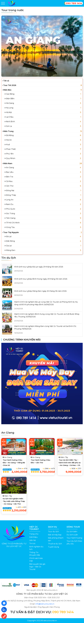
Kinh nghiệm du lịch (36, 548)
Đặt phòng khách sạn (55, 539)
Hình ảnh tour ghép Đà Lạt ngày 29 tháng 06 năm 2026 (38, 269)
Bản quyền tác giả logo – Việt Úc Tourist (37, 566)
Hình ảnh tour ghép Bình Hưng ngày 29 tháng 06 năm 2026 (40, 281)
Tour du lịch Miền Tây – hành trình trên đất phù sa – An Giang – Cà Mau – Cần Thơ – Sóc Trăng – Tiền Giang (70, 465)
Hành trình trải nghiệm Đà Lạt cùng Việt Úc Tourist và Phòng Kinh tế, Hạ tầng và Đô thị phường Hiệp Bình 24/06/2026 (46, 305)
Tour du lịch (53, 532)
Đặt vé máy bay (54, 535)
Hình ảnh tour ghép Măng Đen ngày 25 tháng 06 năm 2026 (40, 293)
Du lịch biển (72, 532)
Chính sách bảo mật (36, 559)
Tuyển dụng (53, 547)
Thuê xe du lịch (55, 544)
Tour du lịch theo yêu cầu (74, 542)
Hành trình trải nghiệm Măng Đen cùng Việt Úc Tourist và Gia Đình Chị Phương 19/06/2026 (45, 329)
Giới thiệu (33, 537)
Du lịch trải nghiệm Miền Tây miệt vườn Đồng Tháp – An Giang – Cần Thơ (14, 501)
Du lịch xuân (72, 535)
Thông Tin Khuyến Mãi (34, 553)
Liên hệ (32, 540)
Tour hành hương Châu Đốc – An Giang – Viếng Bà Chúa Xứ (14, 462)
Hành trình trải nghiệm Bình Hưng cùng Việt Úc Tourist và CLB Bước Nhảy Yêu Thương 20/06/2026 (46, 317)
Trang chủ (33, 534)
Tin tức (32, 543)
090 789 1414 (74, 3)
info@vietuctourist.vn (44, 604)
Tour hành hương (74, 538)
